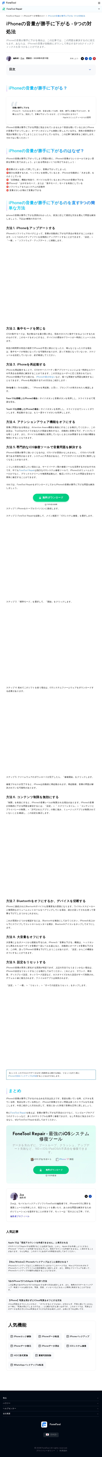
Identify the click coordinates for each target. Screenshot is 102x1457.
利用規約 (63, 1451)
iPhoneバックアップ (79, 1337)
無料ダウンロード (53, 497)
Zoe (22, 58)
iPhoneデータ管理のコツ (34, 16)
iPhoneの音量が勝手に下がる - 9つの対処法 (66, 16)
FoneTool (11, 3)
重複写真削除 (45, 1356)
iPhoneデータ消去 (50, 1346)
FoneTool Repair (14, 9)
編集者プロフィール (19, 1216)
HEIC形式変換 (21, 1356)
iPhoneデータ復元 (22, 1346)
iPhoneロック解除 (22, 1337)
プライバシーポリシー (45, 1451)
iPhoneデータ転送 (50, 1337)
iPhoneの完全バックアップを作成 (22, 1076)
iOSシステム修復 (78, 1346)
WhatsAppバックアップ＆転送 (29, 1365)
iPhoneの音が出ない (46, 377)
